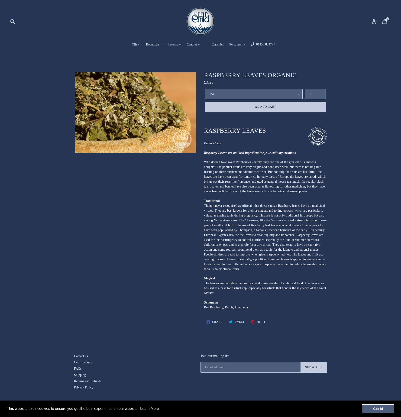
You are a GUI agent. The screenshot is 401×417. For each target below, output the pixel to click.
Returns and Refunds (87, 381)
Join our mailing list (214, 356)
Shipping (80, 375)
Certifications (83, 362)
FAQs (77, 368)
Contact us (81, 356)
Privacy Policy (83, 387)
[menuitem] (133, 45)
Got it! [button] (378, 409)
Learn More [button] (149, 409)
